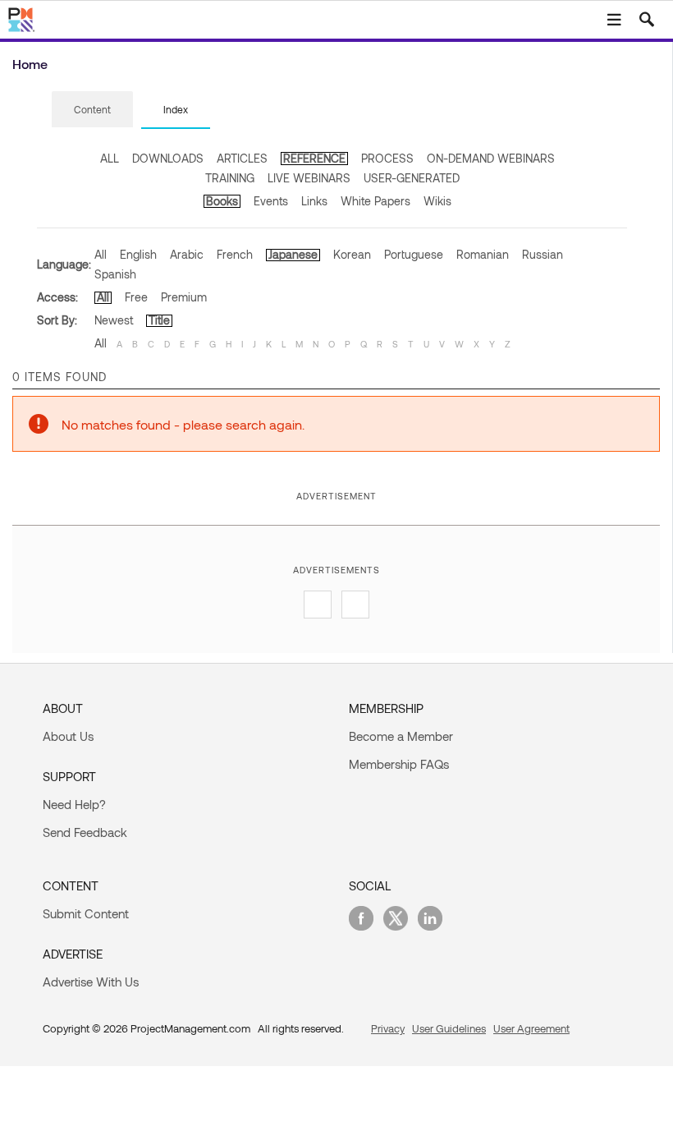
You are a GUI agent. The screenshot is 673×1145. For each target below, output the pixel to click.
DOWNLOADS (168, 158)
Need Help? (74, 804)
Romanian (482, 254)
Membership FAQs (399, 763)
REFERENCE (314, 158)
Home (30, 63)
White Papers (375, 201)
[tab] (92, 110)
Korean (352, 254)
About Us (68, 736)
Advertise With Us (91, 981)
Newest (113, 320)
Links (314, 201)
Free (136, 297)
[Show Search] (647, 20)
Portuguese (413, 254)
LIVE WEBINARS (309, 178)
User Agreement (531, 1028)
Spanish (115, 274)
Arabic (187, 254)
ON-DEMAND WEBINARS (491, 158)
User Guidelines (449, 1028)
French (235, 254)
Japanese (293, 254)
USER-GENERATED (412, 178)
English (138, 254)
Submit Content (86, 913)
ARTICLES (242, 158)
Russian (542, 254)
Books (222, 201)
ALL (109, 158)
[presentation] (92, 109)
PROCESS (387, 158)
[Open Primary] (614, 20)
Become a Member (401, 736)
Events (271, 201)
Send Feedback (85, 832)
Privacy (388, 1028)
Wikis (437, 201)
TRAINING (229, 178)
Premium (184, 297)
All (100, 254)
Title (159, 320)
